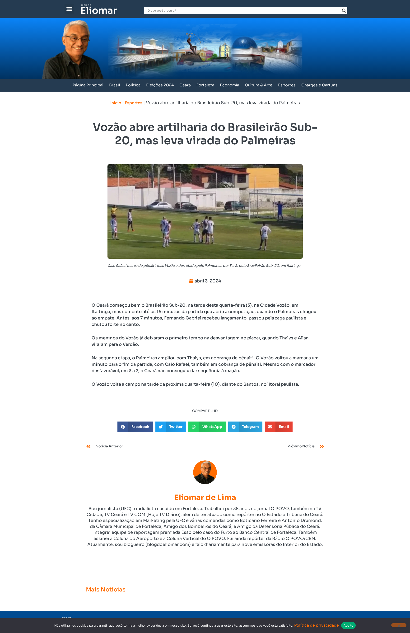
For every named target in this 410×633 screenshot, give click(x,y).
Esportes (287, 85)
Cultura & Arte (258, 85)
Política (133, 85)
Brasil (114, 85)
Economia (229, 85)
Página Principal (88, 85)
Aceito (349, 625)
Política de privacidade (316, 625)
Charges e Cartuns (319, 85)
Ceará (185, 85)
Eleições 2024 (160, 85)
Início (115, 102)
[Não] (398, 625)
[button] (69, 9)
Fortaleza (205, 85)
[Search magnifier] (344, 10)
